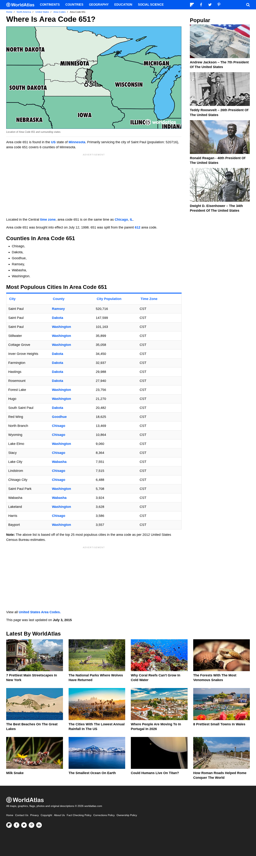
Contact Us (21, 815)
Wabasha (59, 462)
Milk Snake (15, 773)
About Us (59, 815)
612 (137, 227)
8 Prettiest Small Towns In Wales (219, 724)
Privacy (34, 815)
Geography (99, 4)
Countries (74, 4)
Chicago (121, 219)
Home (9, 815)
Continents (50, 4)
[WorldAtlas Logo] (21, 5)
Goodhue (59, 417)
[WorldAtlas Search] (248, 4)
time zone (48, 219)
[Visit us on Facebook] (16, 825)
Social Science (151, 4)
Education (123, 4)
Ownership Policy (127, 815)
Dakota (57, 318)
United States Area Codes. (40, 612)
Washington (61, 327)
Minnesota (77, 142)
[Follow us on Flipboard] (9, 825)
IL (131, 219)
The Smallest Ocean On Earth (92, 773)
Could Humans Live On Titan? (155, 773)
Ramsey (58, 309)
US (53, 142)
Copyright (46, 815)
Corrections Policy (104, 815)
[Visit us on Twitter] (24, 825)
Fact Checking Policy (79, 815)
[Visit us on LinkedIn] (39, 825)
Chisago (58, 426)
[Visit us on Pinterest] (31, 825)
